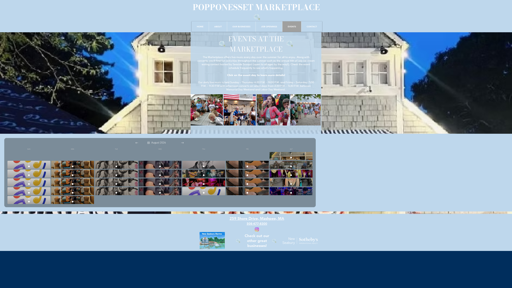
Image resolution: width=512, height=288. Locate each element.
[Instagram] (256, 229)
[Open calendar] (148, 143)
